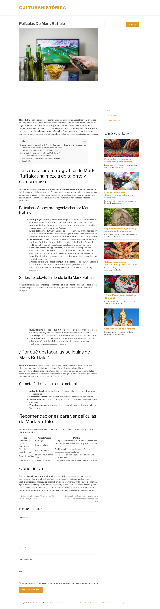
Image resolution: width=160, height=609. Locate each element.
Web (21, 571)
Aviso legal (121, 603)
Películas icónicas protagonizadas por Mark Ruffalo (44, 147)
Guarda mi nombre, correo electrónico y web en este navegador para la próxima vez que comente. (59, 583)
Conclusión (26, 161)
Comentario (24, 518)
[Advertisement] (58, 101)
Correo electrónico (26, 559)
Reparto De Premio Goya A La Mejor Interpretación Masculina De (80, 499)
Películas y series (113, 120)
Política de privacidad (109, 603)
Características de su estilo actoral (38, 155)
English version (112, 115)
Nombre (22, 547)
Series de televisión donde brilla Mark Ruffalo (42, 150)
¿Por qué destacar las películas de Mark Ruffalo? (41, 153)
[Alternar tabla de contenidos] (83, 142)
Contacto (83, 603)
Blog (108, 111)
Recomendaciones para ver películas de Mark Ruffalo (43, 158)
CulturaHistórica (42, 7)
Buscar (132, 25)
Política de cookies (94, 603)
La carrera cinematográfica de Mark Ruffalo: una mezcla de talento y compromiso (54, 145)
